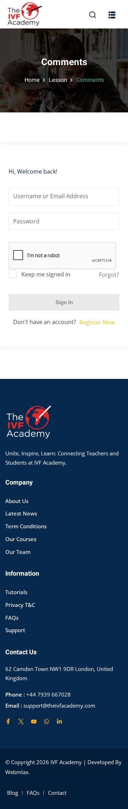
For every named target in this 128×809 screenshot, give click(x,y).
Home (32, 80)
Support (15, 630)
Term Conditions (26, 526)
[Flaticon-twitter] (21, 721)
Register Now (97, 322)
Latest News (21, 513)
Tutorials (16, 592)
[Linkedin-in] (59, 721)
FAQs (11, 617)
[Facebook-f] (8, 721)
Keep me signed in (45, 274)
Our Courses (20, 539)
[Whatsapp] (46, 721)
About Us (16, 500)
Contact (57, 792)
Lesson (58, 80)
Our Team (18, 551)
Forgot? (109, 275)
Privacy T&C (20, 604)
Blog (12, 792)
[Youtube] (34, 721)
